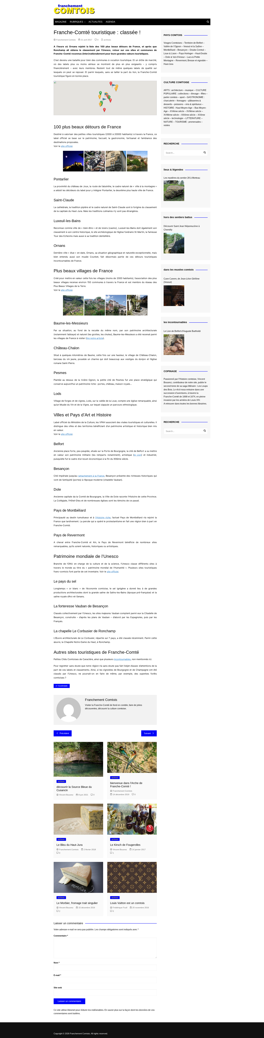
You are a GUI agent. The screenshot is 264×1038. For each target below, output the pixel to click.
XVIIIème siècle (171, 115)
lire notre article (94, 338)
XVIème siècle (177, 111)
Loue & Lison (170, 53)
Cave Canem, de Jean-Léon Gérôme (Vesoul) (182, 280)
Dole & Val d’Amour (175, 57)
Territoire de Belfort (193, 43)
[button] (110, 100)
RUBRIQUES (76, 22)
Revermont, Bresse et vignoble (191, 60)
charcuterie (169, 100)
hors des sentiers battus (178, 217)
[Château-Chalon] (94, 305)
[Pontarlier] (73, 161)
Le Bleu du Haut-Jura (69, 844)
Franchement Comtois (66, 40)
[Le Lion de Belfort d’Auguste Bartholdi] (174, 344)
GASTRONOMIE (195, 97)
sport (182, 97)
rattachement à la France (91, 475)
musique (189, 90)
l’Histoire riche (103, 517)
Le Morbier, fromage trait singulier (77, 903)
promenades (195, 122)
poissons (178, 104)
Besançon (182, 50)
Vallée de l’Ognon (172, 46)
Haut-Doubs (201, 53)
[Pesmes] (116, 305)
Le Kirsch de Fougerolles (125, 844)
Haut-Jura (168, 64)
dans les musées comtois (179, 269)
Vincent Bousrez (66, 795)
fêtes (203, 93)
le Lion (137, 455)
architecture (177, 90)
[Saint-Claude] (94, 161)
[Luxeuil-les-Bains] (116, 161)
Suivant (147, 733)
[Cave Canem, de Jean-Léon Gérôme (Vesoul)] (174, 295)
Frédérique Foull (120, 907)
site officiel (66, 146)
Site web (58, 987)
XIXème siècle (188, 115)
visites (167, 125)
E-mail (57, 975)
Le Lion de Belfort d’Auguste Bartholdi (182, 331)
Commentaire (61, 936)
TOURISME (62, 686)
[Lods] (137, 305)
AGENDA (110, 22)
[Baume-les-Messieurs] (73, 305)
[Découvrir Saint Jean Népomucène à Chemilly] (174, 243)
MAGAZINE (61, 22)
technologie (177, 118)
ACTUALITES (95, 22)
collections (183, 93)
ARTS (167, 90)
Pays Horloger (186, 53)
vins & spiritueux (193, 104)
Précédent (64, 733)
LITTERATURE (193, 118)
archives (107, 40)
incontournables (122, 659)
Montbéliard (169, 50)
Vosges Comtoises (173, 43)
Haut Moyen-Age (184, 108)
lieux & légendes (173, 169)
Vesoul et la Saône (192, 46)
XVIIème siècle (193, 111)
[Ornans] (137, 161)
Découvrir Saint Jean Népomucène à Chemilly (182, 228)
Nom (57, 962)
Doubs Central (197, 50)
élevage (195, 93)
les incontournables (175, 322)
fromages (181, 100)
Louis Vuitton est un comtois (127, 903)
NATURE (168, 122)
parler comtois (170, 97)
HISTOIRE (169, 108)
